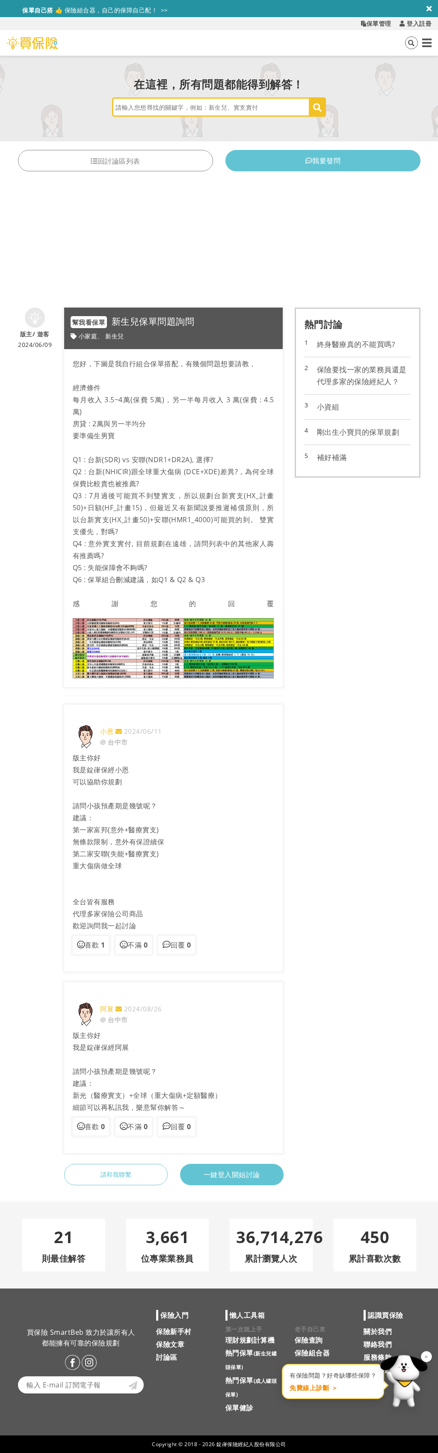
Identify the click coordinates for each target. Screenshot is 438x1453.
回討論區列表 (119, 161)
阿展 (107, 1009)
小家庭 (88, 336)
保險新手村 (174, 1331)
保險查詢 (309, 1340)
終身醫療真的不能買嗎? (356, 344)
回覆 (181, 945)
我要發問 (326, 160)
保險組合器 (312, 1352)
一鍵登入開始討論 (232, 1174)
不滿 (137, 945)
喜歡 (95, 945)
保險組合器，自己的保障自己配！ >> (95, 8)
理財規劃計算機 (250, 1340)
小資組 (328, 407)
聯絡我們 (378, 1344)
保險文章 (170, 1344)
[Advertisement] (219, 243)
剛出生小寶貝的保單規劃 (358, 432)
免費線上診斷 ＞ (314, 1387)
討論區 (167, 1357)
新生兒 (114, 336)
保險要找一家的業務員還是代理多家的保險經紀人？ (362, 375)
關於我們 (378, 1331)
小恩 (107, 731)
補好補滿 (332, 457)
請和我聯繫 (116, 1174)
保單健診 (239, 1407)
